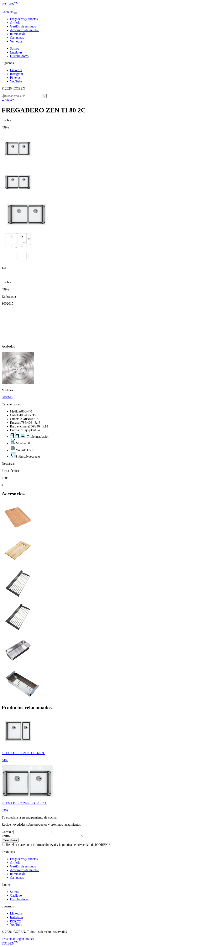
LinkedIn (16, 70)
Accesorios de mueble (24, 30)
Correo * (7, 832)
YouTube (16, 81)
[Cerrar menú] (44, 96)
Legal (19, 939)
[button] (106, 8)
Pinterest (15, 77)
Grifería (15, 22)
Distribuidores (19, 56)
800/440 (7, 397)
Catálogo (16, 52)
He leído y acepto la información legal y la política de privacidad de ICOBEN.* (58, 844)
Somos (14, 48)
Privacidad (9, 939)
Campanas (17, 37)
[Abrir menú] (15, 13)
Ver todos (16, 41)
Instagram (16, 74)
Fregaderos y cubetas (24, 19)
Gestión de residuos (23, 26)
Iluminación (18, 34)
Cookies (28, 939)
